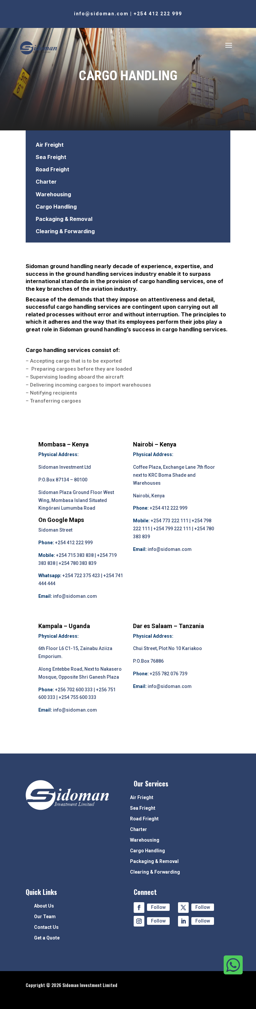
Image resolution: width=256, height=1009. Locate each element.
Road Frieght (144, 818)
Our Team (45, 916)
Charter (46, 181)
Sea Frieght (142, 808)
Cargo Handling (56, 206)
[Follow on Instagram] (139, 921)
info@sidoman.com (101, 13)
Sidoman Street (55, 530)
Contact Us (46, 927)
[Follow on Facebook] (139, 907)
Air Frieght (141, 797)
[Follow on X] (183, 907)
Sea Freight (51, 157)
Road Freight (52, 169)
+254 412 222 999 (158, 13)
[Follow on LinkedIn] (183, 921)
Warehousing (53, 194)
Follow (158, 907)
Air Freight (50, 144)
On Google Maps (61, 519)
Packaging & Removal (64, 219)
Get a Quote (47, 937)
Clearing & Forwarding (65, 231)
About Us (44, 906)
